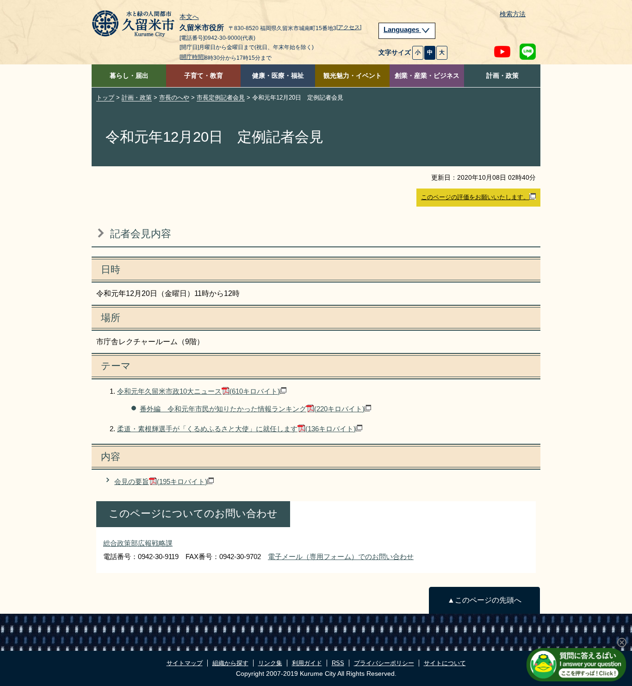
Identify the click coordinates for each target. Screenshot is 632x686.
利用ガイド (307, 663)
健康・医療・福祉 (278, 75)
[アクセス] (348, 27)
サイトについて (445, 663)
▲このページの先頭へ (484, 600)
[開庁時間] (192, 57)
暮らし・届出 (129, 75)
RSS (338, 663)
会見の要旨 (160, 481)
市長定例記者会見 (221, 97)
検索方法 (513, 14)
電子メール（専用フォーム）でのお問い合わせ (341, 556)
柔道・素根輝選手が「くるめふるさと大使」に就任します (236, 429)
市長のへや (174, 97)
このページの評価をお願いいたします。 (475, 197)
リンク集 (270, 663)
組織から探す (230, 663)
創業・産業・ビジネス (427, 75)
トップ (105, 97)
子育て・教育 (203, 75)
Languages (402, 29)
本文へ (189, 17)
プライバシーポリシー (384, 663)
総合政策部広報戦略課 (138, 543)
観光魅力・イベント (352, 75)
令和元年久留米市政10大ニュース (198, 391)
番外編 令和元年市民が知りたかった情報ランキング (252, 409)
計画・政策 (502, 75)
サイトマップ (185, 663)
